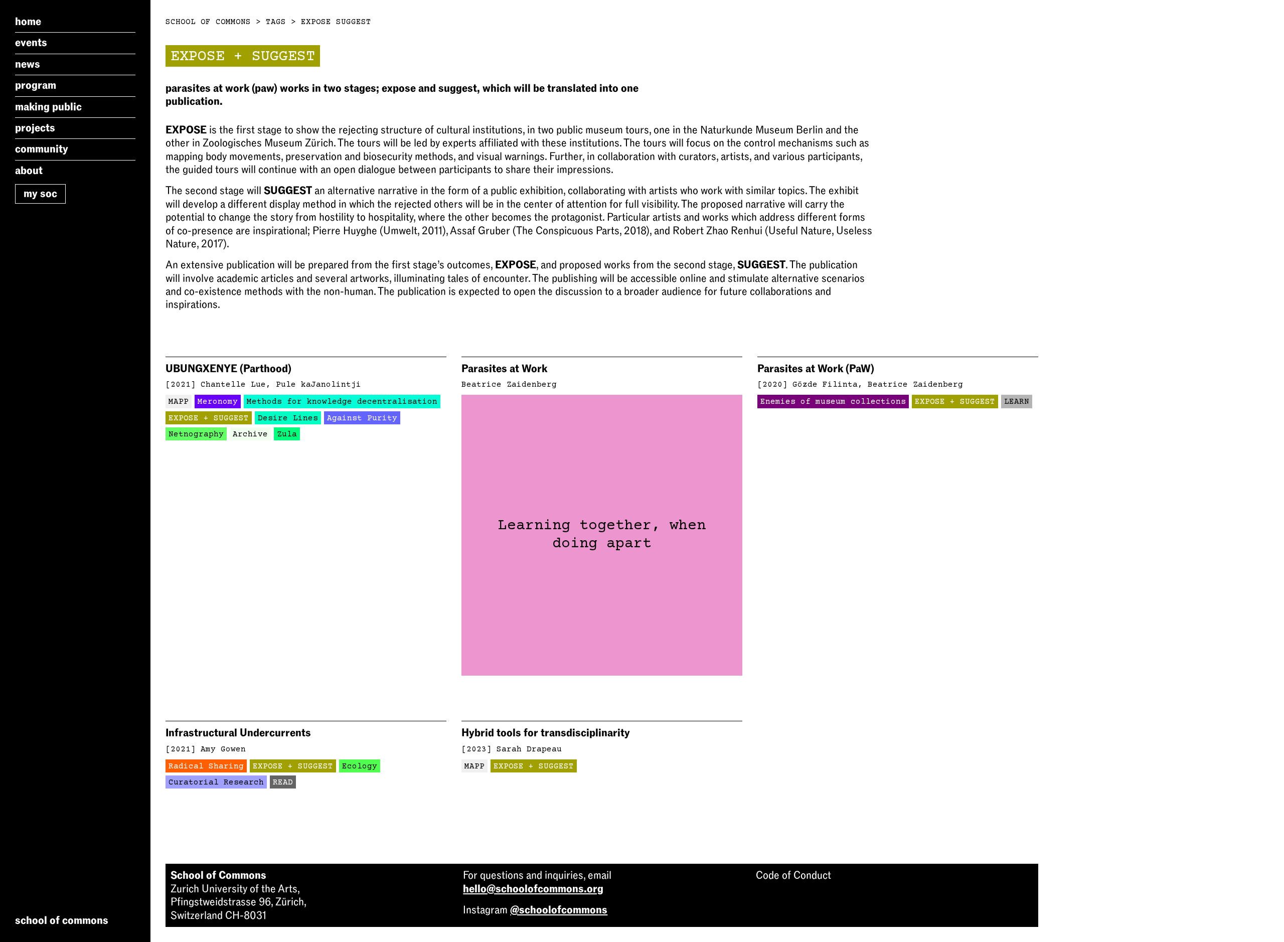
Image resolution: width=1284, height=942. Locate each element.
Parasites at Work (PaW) (815, 368)
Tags (276, 22)
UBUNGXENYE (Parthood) (228, 368)
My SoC (40, 193)
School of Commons (208, 22)
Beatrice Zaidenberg (509, 384)
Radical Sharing (206, 766)
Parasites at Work (504, 368)
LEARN (1016, 401)
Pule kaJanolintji (318, 384)
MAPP (179, 401)
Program (35, 85)
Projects (35, 127)
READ (283, 782)
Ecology (359, 766)
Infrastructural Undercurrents (238, 732)
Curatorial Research (216, 782)
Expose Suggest (336, 22)
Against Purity (362, 418)
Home (28, 21)
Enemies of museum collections (833, 401)
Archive (250, 434)
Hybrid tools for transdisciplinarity (545, 732)
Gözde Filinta (825, 384)
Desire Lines (288, 418)
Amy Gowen (223, 749)
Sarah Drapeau (529, 749)
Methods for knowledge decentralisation (342, 401)
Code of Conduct (793, 875)
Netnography (196, 434)
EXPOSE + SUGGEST (209, 418)
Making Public (48, 106)
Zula (287, 434)
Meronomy (218, 401)
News (27, 64)
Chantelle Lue (233, 384)
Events (31, 42)
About (29, 170)
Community (41, 148)
